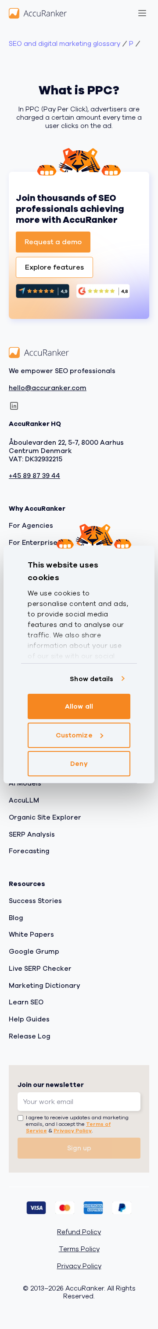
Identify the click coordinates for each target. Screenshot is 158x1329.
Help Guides (29, 1019)
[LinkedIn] (14, 406)
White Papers (31, 935)
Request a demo (53, 242)
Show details (91, 679)
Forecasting (29, 851)
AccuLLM (24, 800)
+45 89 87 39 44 (34, 476)
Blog (16, 918)
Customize (74, 735)
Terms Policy (79, 1250)
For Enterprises (35, 542)
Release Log (29, 1036)
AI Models (25, 783)
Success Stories (35, 900)
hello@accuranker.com (47, 388)
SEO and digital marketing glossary (64, 44)
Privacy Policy (73, 1131)
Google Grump (34, 952)
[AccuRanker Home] (38, 13)
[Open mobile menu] (142, 13)
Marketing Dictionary (44, 985)
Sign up (79, 1148)
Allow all (79, 706)
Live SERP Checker (40, 968)
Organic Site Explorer (45, 817)
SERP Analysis (32, 834)
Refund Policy (79, 1233)
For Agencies (31, 525)
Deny (78, 763)
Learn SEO (26, 1002)
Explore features (54, 267)
